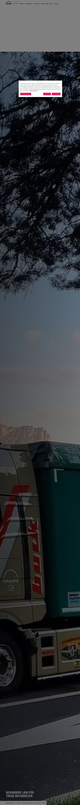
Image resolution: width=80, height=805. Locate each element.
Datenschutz (35, 90)
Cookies (30, 90)
